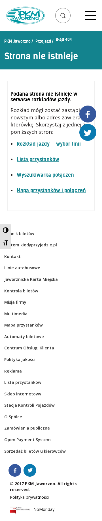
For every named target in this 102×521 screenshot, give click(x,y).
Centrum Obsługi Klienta (29, 348)
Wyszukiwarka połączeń (45, 175)
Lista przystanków (38, 159)
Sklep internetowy (22, 394)
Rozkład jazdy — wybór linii (49, 144)
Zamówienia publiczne (27, 428)
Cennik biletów (19, 233)
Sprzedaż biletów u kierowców (35, 451)
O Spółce (13, 416)
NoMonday (43, 510)
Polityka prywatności (29, 497)
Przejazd (43, 41)
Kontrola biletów (21, 291)
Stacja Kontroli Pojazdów (29, 405)
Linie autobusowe (22, 267)
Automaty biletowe (24, 336)
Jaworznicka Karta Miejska (31, 279)
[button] (63, 15)
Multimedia (15, 313)
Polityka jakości (19, 359)
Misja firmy (15, 302)
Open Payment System (27, 439)
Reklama (13, 371)
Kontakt (12, 256)
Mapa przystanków (23, 325)
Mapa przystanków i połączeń (51, 190)
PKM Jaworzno (17, 41)
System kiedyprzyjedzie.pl (30, 245)
